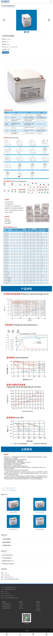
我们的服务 (38, 610)
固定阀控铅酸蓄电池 (6, 542)
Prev (4, 20)
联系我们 (38, 606)
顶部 (46, 635)
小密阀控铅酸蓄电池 (6, 539)
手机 (20, 635)
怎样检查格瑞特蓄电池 (7, 558)
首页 (7, 635)
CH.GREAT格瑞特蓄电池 (6, 589)
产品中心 (4, 601)
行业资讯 (21, 606)
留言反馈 (38, 608)
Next (49, 20)
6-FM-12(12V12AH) (39, 512)
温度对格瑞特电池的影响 (7, 555)
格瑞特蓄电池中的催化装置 (8, 563)
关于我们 (38, 601)
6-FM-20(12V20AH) (10, 488)
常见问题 (21, 608)
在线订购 (6, 52)
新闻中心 (21, 601)
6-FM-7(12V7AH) (13, 512)
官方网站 (14, 589)
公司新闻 (21, 604)
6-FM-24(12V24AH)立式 (11, 490)
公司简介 (38, 604)
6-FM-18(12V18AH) (13, 529)
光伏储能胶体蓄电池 (6, 545)
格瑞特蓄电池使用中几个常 (8, 560)
